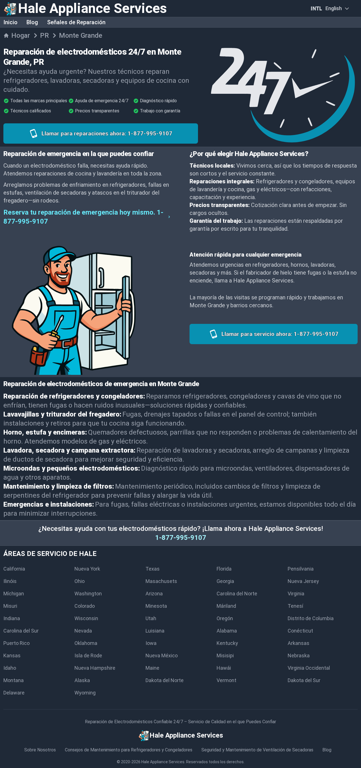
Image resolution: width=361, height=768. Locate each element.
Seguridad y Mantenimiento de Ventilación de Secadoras (257, 750)
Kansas (12, 655)
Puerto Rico (16, 643)
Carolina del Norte (237, 593)
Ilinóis (10, 581)
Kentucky (227, 643)
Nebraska (299, 655)
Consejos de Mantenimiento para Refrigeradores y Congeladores (128, 750)
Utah (151, 618)
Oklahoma (85, 643)
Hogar (20, 35)
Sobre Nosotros (40, 750)
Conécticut (300, 631)
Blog (32, 22)
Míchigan (13, 593)
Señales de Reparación (76, 22)
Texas (153, 569)
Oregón (225, 618)
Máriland (226, 606)
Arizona (154, 593)
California (14, 569)
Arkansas (298, 643)
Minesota (156, 606)
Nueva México (162, 655)
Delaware (14, 693)
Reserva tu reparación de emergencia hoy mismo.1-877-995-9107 (83, 216)
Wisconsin (86, 618)
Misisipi (225, 655)
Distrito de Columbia (311, 618)
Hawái (224, 668)
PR (44, 35)
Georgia (225, 581)
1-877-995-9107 (180, 538)
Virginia (296, 593)
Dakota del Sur (304, 680)
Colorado (84, 606)
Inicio (10, 22)
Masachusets (161, 581)
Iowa (151, 643)
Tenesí (295, 606)
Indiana (11, 618)
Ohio (79, 581)
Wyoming (85, 693)
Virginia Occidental (309, 668)
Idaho (9, 668)
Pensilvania (301, 569)
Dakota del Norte (165, 680)
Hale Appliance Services (162, 762)
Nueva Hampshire (94, 668)
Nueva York (87, 569)
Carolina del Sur (21, 631)
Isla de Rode (88, 655)
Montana (13, 680)
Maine (152, 668)
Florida (224, 569)
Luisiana (155, 631)
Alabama (227, 631)
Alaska (82, 680)
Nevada (83, 631)
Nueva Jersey (303, 581)
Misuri (10, 606)
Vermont (226, 680)
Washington (88, 593)
